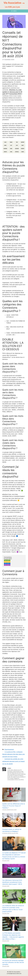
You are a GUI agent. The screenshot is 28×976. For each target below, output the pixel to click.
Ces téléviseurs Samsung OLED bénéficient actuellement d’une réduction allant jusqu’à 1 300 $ (12, 882)
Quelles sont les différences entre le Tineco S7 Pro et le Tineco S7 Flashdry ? (13, 806)
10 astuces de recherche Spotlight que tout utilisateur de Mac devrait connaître (13, 962)
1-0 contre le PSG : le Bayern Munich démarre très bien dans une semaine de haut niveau (13, 754)
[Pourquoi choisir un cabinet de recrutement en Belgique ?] (14, 826)
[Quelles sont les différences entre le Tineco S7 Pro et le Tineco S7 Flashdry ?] (14, 800)
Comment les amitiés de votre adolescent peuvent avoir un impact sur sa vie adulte (13, 761)
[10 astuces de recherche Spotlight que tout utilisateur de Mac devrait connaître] (14, 957)
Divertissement (9, 749)
